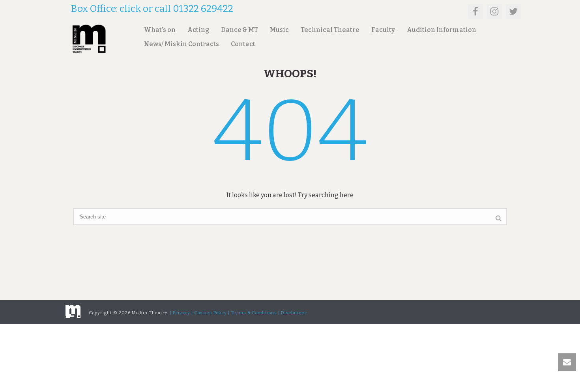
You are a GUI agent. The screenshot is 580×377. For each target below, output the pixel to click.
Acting (198, 30)
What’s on (160, 30)
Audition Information (441, 30)
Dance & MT (239, 30)
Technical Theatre (330, 30)
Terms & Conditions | (255, 312)
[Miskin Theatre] (73, 311)
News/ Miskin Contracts (181, 44)
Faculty (383, 30)
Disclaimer (294, 312)
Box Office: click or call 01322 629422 (152, 8)
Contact (243, 44)
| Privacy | (181, 312)
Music (279, 30)
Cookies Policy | (212, 312)
